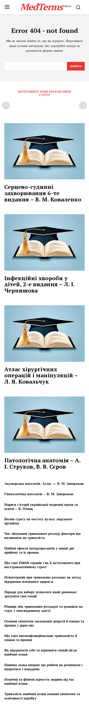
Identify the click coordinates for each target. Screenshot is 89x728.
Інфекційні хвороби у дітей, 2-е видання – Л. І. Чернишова (39, 284)
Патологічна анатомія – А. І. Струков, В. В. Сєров (42, 463)
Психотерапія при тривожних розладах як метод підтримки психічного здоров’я (42, 579)
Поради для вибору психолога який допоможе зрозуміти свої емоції (40, 594)
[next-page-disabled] (83, 105)
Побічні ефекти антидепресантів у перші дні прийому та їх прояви (39, 550)
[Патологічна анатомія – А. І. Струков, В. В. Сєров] (44, 425)
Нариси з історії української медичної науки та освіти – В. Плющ (41, 507)
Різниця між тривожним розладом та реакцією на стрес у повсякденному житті (43, 608)
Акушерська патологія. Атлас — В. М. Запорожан (44, 484)
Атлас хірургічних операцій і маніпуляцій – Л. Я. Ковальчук (41, 375)
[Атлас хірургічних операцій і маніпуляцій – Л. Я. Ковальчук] (44, 333)
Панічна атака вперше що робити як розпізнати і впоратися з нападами (43, 667)
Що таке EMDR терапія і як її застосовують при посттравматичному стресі (42, 565)
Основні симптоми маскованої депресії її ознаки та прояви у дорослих (44, 623)
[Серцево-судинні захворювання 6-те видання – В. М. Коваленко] (44, 151)
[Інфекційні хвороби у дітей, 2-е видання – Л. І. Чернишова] (44, 242)
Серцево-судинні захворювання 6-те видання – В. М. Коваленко (42, 193)
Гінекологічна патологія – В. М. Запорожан (38, 494)
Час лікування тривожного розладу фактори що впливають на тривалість (42, 536)
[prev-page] (6, 105)
